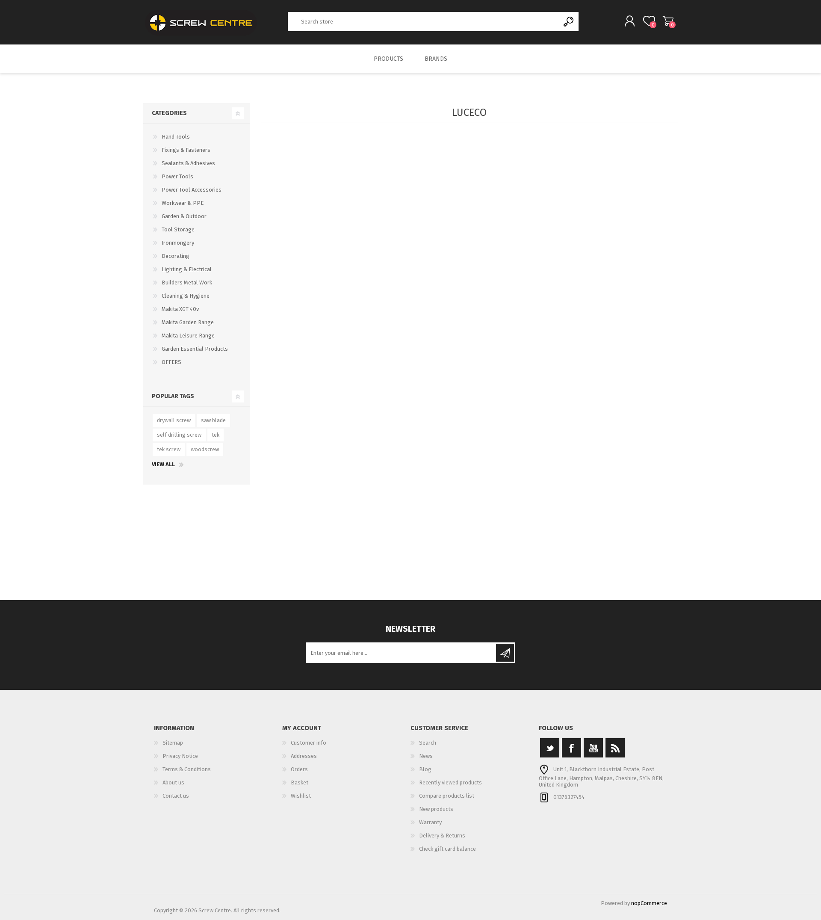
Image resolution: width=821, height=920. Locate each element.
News (426, 756)
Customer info (308, 743)
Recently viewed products (450, 782)
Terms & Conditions (186, 769)
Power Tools (177, 176)
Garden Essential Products (195, 349)
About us (173, 782)
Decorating (175, 256)
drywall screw (174, 420)
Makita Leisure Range (188, 335)
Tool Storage (178, 229)
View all (163, 464)
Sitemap (172, 743)
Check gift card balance (447, 849)
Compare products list (446, 796)
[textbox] (424, 21)
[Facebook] (571, 747)
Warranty (430, 822)
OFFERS (171, 362)
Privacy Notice (180, 756)
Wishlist (301, 796)
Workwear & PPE (183, 203)
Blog (425, 769)
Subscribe (505, 653)
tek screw (168, 449)
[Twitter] (549, 747)
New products (436, 809)
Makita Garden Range (188, 322)
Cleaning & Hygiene (186, 296)
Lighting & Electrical (187, 269)
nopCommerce (649, 903)
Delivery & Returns (442, 835)
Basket (668, 21)
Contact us (175, 796)
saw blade (213, 420)
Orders (299, 769)
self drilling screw (179, 435)
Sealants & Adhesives (188, 163)
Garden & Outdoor (184, 216)
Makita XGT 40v (180, 309)
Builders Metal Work (187, 282)
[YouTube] (593, 747)
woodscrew (205, 449)
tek (215, 435)
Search (569, 21)
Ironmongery (178, 243)
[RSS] (615, 747)
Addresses (304, 756)
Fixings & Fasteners (186, 150)
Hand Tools (176, 136)
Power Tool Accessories (191, 189)
